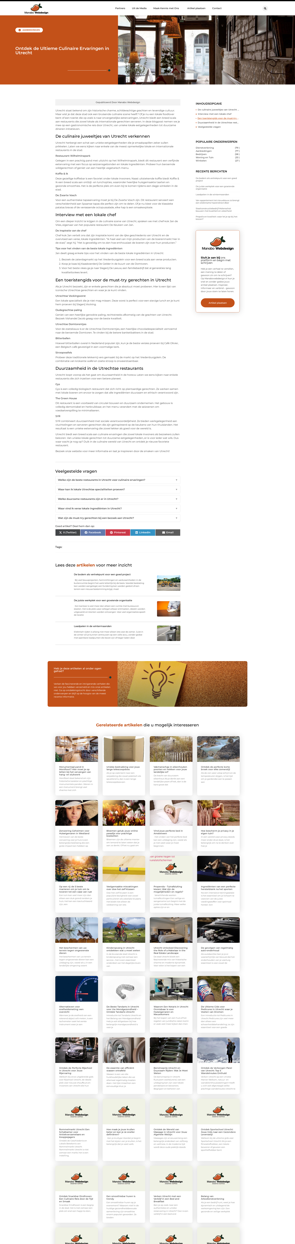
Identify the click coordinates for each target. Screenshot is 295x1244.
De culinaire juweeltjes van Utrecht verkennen (219, 109)
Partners (120, 8)
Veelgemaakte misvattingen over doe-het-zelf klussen (122, 888)
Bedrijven (201, 154)
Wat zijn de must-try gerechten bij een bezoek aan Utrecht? (118, 518)
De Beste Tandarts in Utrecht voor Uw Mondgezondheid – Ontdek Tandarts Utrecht (122, 1009)
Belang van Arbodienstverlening (212, 1197)
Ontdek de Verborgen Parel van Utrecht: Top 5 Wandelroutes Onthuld (216, 1071)
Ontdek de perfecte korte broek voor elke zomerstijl (215, 768)
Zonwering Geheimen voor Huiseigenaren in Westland (74, 832)
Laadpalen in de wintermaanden (212, 194)
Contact (217, 8)
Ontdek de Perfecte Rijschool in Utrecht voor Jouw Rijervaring (75, 1071)
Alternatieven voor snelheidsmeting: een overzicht (71, 1009)
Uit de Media (139, 8)
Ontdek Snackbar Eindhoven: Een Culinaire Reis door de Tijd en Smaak (76, 1199)
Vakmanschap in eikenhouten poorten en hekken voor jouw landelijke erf (170, 770)
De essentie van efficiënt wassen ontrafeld (120, 1069)
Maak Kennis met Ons (166, 8)
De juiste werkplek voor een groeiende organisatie (215, 187)
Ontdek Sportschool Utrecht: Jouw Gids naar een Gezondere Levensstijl (218, 1132)
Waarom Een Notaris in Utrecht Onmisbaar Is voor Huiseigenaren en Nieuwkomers (171, 1010)
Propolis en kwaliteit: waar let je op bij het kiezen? (216, 217)
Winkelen (201, 160)
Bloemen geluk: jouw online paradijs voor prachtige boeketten (122, 833)
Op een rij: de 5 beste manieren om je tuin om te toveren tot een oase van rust (75, 889)
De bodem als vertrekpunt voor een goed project (216, 179)
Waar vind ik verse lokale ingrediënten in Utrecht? (118, 508)
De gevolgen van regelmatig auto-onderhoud (217, 949)
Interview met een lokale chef (214, 114)
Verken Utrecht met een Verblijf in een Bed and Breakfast (167, 1199)
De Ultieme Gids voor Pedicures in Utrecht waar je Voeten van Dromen (217, 1009)
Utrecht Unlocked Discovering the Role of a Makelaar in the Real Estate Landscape (171, 950)
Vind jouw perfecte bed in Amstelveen (168, 832)
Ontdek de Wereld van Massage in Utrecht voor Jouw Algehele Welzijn (170, 1132)
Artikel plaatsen (196, 8)
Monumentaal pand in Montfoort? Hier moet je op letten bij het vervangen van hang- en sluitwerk (75, 771)
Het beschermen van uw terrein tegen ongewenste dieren (74, 950)
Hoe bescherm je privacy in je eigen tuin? (217, 832)
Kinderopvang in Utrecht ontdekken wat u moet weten (123, 949)
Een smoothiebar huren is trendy (120, 1197)
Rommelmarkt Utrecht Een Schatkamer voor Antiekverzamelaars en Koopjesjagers (74, 1133)
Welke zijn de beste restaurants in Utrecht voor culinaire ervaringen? (118, 479)
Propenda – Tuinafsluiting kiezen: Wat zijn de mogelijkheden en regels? (168, 889)
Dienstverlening (205, 147)
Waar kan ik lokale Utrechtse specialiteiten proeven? (118, 489)
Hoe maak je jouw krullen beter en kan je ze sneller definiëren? (120, 1132)
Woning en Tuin (205, 157)
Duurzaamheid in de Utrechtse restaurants (219, 122)
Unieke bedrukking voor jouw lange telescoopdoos (123, 768)
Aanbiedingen (31, 30)
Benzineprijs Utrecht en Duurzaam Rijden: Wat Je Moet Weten (171, 1071)
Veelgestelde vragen (209, 126)
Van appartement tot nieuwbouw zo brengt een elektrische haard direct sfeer (217, 201)
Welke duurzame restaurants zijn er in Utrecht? (118, 499)
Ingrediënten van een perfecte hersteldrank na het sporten (218, 888)
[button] (265, 8)
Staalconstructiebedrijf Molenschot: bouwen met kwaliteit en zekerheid (214, 209)
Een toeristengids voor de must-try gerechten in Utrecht (219, 118)
